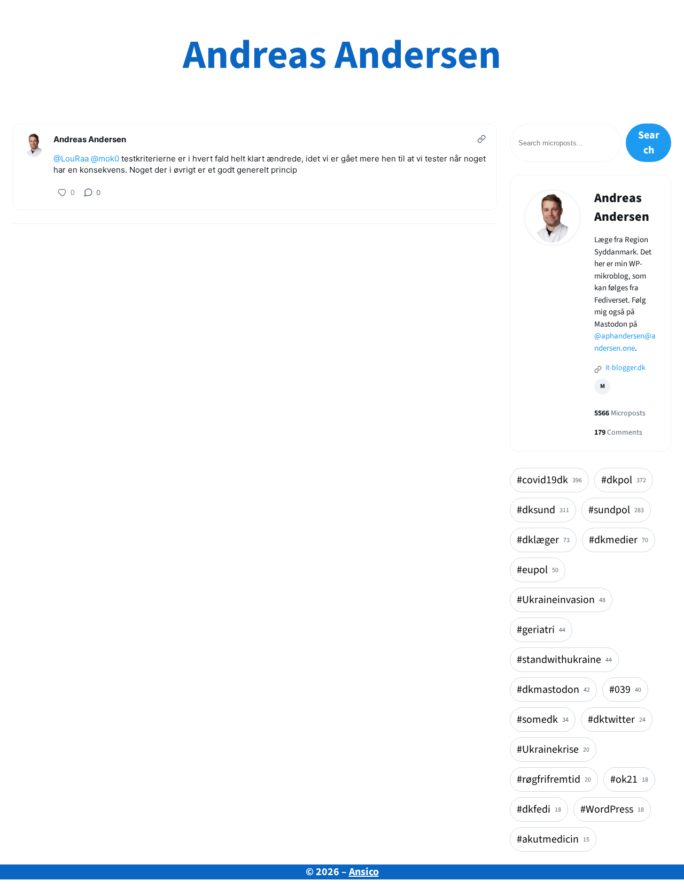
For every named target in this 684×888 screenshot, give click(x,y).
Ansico (364, 871)
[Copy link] (481, 139)
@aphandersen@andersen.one (625, 342)
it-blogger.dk (625, 367)
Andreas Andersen (342, 55)
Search (648, 143)
